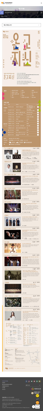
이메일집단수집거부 (5, 386)
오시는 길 (3, 389)
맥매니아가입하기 (37, 396)
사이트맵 (3, 387)
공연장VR (37, 405)
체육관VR (37, 407)
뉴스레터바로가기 (37, 399)
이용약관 (3, 382)
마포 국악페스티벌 (8, 12)
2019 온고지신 (4, 16)
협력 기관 (28, 385)
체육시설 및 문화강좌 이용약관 (7, 384)
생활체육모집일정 (37, 403)
